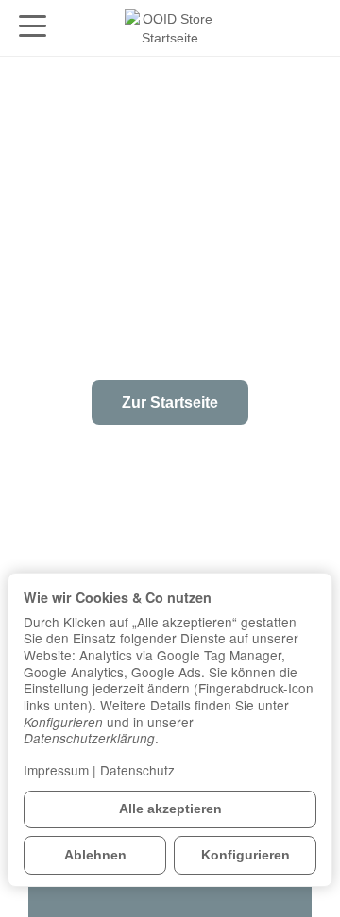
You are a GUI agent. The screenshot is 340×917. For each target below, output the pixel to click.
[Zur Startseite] (170, 28)
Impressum (56, 769)
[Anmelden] (270, 27)
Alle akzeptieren (170, 809)
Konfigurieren (245, 855)
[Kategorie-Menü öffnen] (32, 26)
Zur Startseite (170, 402)
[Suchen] (72, 27)
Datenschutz (137, 769)
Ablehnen (95, 855)
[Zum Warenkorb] (307, 27)
